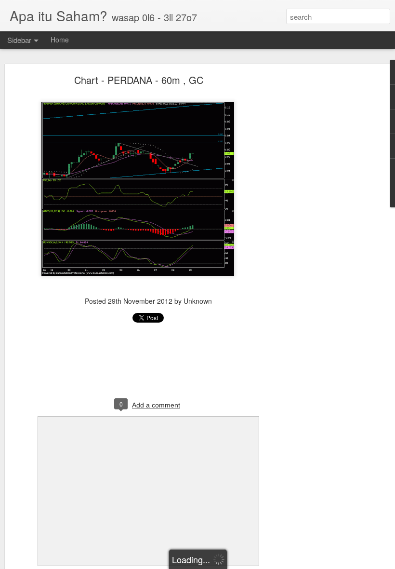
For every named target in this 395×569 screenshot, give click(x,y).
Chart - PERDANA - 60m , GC (138, 80)
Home (60, 39)
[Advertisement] (312, 229)
